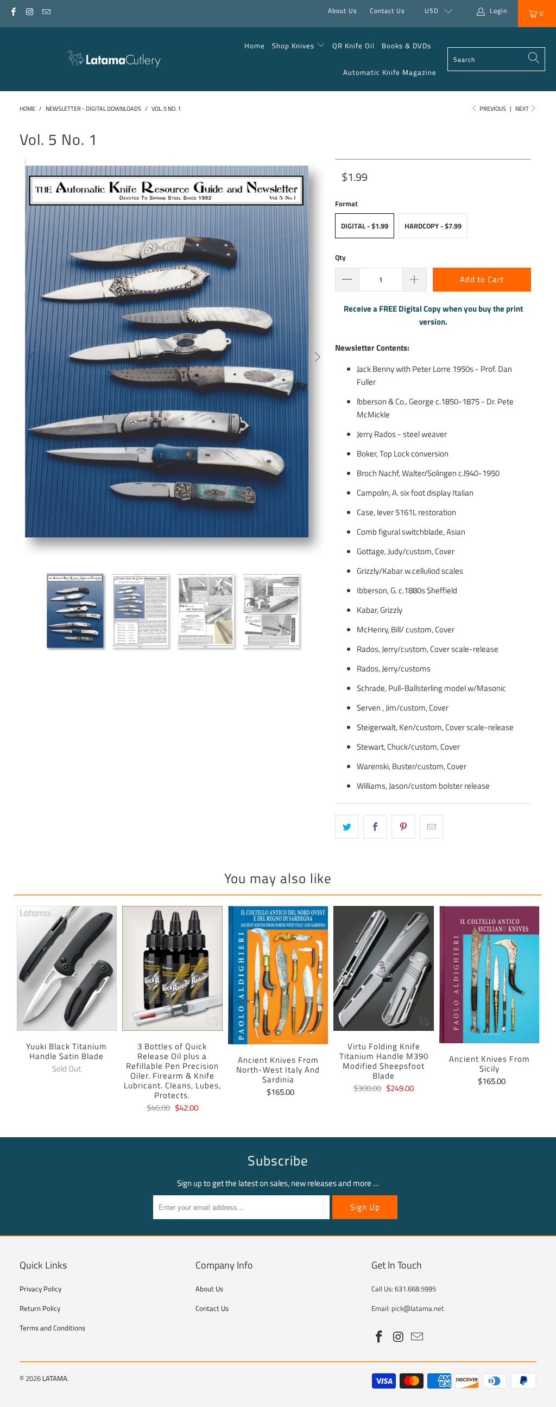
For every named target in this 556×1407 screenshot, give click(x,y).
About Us (342, 10)
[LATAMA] (110, 59)
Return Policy (40, 1308)
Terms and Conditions (52, 1327)
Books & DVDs (406, 45)
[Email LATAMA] (45, 10)
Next (522, 108)
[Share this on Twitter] (346, 827)
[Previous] (33, 357)
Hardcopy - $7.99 (433, 225)
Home (254, 45)
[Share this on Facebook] (375, 827)
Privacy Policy (40, 1288)
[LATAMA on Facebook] (12, 10)
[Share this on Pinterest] (403, 827)
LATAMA (54, 1378)
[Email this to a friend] (431, 827)
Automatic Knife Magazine (390, 72)
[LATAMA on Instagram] (29, 10)
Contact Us (387, 10)
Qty (340, 257)
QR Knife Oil (353, 45)
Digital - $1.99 (364, 225)
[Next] (316, 357)
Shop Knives (293, 45)
